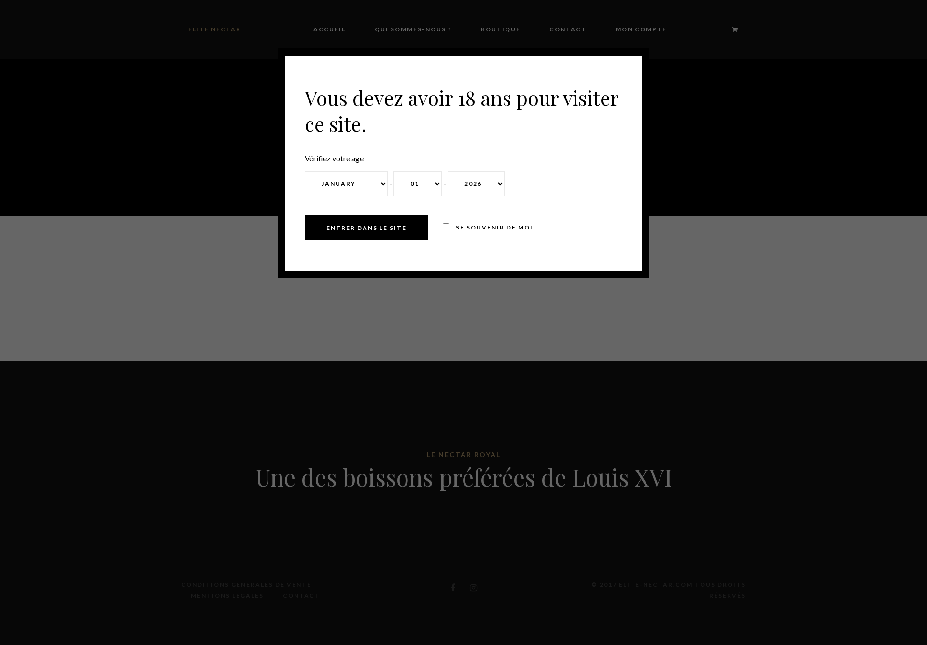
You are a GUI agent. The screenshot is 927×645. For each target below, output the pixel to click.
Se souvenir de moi (493, 227)
